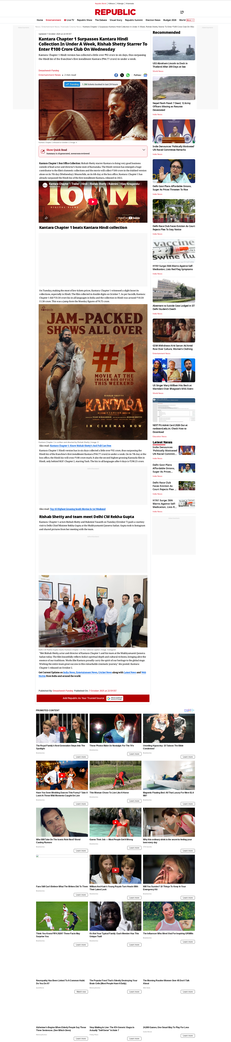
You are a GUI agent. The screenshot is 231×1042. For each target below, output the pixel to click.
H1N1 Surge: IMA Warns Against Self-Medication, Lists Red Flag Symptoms (173, 267)
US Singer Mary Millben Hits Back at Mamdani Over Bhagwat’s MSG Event (173, 387)
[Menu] (181, 12)
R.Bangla (120, 3)
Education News (160, 437)
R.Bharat (111, 3)
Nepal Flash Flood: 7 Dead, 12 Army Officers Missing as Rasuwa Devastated (172, 106)
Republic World (100, 3)
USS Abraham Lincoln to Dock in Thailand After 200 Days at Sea (170, 65)
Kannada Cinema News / (71, 27)
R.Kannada (130, 3)
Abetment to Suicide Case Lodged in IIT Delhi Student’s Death (174, 307)
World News (158, 71)
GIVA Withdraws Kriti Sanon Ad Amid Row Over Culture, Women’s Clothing (173, 347)
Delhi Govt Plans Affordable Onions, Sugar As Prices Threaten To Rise (172, 188)
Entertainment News (50, 75)
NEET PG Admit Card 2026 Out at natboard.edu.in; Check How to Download (170, 429)
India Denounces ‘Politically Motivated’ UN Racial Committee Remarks (173, 148)
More (189, 20)
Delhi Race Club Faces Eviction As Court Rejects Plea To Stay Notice (174, 227)
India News (157, 114)
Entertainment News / (51, 27)
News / (38, 27)
